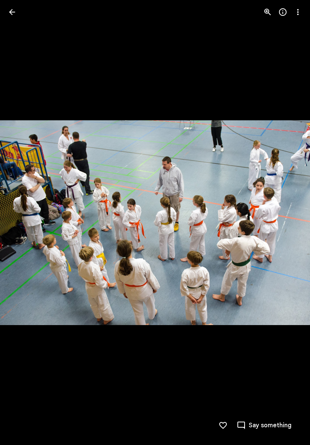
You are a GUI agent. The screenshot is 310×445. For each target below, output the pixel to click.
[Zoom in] (267, 12)
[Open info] (282, 12)
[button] (288, 222)
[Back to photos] (12, 12)
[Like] (223, 425)
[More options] (297, 12)
